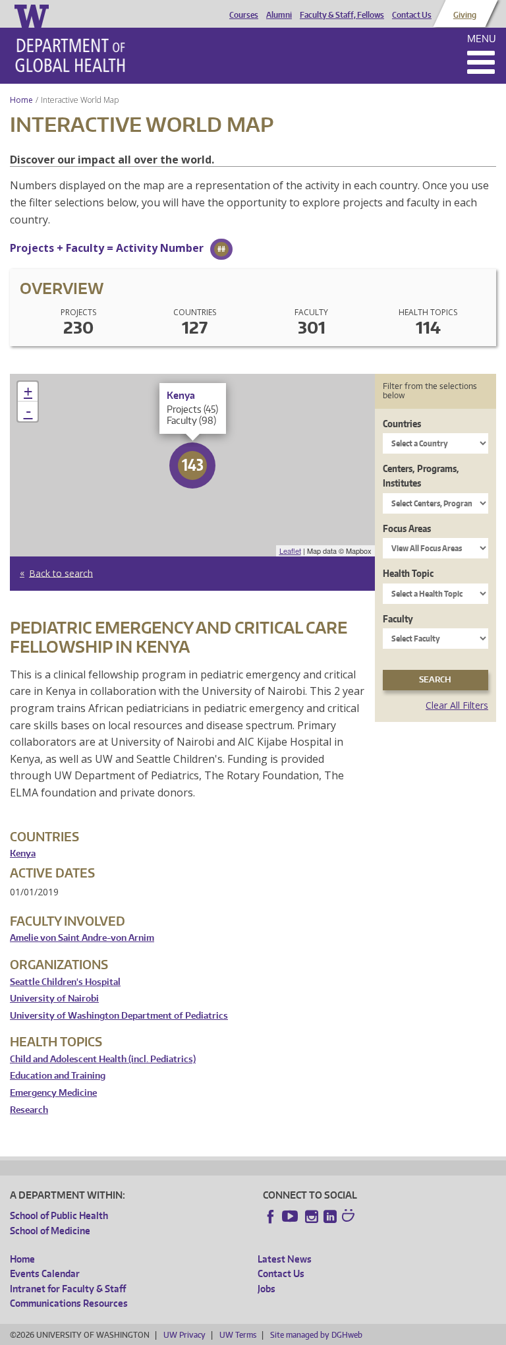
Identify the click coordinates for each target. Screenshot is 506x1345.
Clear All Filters (457, 705)
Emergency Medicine (53, 1093)
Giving (464, 15)
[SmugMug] (350, 1217)
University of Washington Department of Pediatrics (119, 1016)
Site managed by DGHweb (316, 1335)
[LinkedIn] (330, 1216)
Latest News (285, 1259)
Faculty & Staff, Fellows (342, 15)
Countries (402, 423)
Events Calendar (45, 1273)
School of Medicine (50, 1230)
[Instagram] (312, 1216)
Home (21, 99)
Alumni (279, 15)
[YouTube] (291, 1216)
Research (29, 1110)
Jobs (266, 1288)
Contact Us (412, 15)
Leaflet (290, 550)
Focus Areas (407, 528)
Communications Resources (69, 1303)
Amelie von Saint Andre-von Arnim (82, 938)
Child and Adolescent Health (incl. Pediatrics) (103, 1059)
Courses (243, 15)
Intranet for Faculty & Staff (68, 1288)
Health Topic (408, 573)
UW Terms (237, 1335)
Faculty (398, 618)
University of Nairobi (54, 998)
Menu (481, 38)
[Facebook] (271, 1216)
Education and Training (57, 1076)
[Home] (70, 55)
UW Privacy (184, 1335)
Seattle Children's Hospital (65, 982)
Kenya (23, 853)
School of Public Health (59, 1215)
